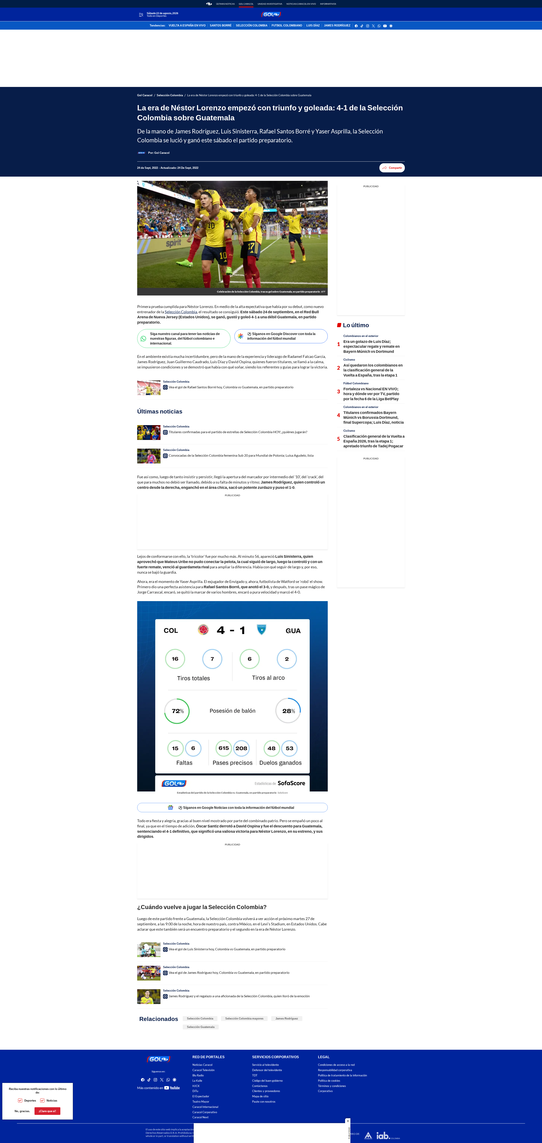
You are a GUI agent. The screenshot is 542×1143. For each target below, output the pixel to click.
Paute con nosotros (263, 1101)
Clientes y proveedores (266, 1091)
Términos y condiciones (332, 1085)
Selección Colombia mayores (244, 1018)
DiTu (195, 1091)
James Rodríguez (286, 1018)
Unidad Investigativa (270, 4)
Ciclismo (349, 359)
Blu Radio (198, 1075)
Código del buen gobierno (267, 1080)
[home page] (209, 3)
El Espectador (200, 1096)
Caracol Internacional (205, 1107)
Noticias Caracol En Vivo (301, 4)
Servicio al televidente (265, 1064)
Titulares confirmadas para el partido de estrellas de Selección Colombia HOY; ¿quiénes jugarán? (238, 432)
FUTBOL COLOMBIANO (287, 25)
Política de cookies (329, 1080)
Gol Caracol (246, 4)
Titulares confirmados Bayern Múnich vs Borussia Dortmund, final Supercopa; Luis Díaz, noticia (373, 417)
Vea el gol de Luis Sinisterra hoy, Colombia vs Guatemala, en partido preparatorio (227, 949)
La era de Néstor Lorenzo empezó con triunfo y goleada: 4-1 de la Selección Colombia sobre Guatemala (249, 95)
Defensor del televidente (267, 1070)
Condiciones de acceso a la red (336, 1064)
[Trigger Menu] (141, 14)
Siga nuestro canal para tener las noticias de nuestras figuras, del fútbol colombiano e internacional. (185, 338)
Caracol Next (200, 1117)
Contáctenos (260, 1085)
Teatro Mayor (200, 1101)
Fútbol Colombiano (356, 383)
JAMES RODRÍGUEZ (337, 25)
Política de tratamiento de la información (342, 1075)
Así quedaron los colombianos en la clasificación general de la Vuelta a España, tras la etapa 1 (373, 370)
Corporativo (325, 1091)
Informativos (328, 4)
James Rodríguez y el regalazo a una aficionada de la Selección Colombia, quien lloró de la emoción (239, 996)
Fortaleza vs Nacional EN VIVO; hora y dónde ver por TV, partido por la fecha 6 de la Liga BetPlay (371, 393)
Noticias (52, 1100)
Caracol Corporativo (204, 1112)
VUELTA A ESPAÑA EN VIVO (187, 25)
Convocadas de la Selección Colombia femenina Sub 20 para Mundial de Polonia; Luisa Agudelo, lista (241, 455)
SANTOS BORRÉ (221, 25)
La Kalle (197, 1080)
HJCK (196, 1085)
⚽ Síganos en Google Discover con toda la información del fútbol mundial (281, 336)
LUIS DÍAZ (313, 25)
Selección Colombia (170, 95)
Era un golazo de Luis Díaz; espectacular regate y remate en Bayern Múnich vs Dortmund (371, 346)
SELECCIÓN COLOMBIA (251, 25)
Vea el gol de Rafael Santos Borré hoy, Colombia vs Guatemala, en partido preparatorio (231, 387)
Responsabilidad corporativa (335, 1070)
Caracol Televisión (203, 1070)
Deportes (30, 1100)
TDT (254, 1075)
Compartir (395, 167)
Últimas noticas (225, 4)
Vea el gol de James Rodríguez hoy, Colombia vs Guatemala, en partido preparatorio (229, 972)
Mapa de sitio (260, 1096)
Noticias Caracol (202, 1064)
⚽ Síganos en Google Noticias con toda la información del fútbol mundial (236, 807)
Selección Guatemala (200, 1027)
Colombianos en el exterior (360, 336)
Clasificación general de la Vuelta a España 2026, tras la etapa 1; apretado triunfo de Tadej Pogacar (374, 441)
